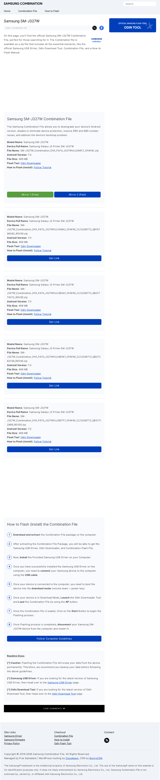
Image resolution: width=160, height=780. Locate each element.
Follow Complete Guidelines (54, 638)
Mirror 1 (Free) (30, 194)
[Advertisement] (54, 81)
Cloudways (72, 758)
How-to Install (62, 739)
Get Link (54, 258)
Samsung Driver (13, 735)
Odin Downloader (31, 163)
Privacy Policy (12, 743)
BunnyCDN (96, 758)
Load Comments (52, 708)
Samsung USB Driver (60, 682)
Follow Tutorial (42, 167)
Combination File (19, 28)
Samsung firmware (14, 739)
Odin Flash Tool (62, 743)
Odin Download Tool (64, 693)
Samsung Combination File (23, 3)
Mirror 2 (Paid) (77, 194)
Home (8, 28)
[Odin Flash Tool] (132, 29)
